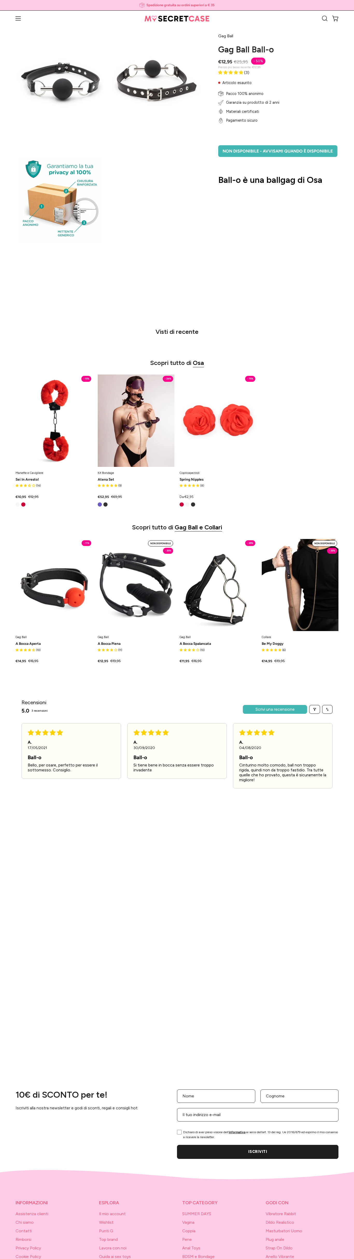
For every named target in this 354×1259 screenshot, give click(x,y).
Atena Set (106, 479)
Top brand (108, 1239)
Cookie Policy (28, 1256)
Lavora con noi (112, 1248)
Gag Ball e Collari (198, 527)
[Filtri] (314, 709)
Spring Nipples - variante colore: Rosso (182, 504)
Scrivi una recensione (275, 709)
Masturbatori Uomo (284, 1230)
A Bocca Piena (109, 644)
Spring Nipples (191, 479)
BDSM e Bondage (198, 1256)
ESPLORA (109, 1202)
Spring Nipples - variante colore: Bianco (187, 504)
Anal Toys (191, 1248)
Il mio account (112, 1213)
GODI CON (277, 1202)
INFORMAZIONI (32, 1202)
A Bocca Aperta (28, 644)
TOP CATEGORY (200, 1202)
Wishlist (106, 1222)
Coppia (188, 1230)
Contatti (24, 1230)
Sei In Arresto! (27, 479)
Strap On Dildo (279, 1248)
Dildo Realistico (280, 1222)
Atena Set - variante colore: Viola (100, 504)
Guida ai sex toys (115, 1256)
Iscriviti (257, 1151)
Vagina (188, 1222)
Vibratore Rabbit (281, 1213)
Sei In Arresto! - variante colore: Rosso (23, 504)
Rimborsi (23, 1239)
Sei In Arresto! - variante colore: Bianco (18, 504)
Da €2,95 (187, 497)
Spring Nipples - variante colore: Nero (193, 504)
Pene (187, 1239)
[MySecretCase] (177, 19)
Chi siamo (25, 1222)
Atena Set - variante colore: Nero (105, 504)
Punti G (106, 1230)
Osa (198, 362)
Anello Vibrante (280, 1256)
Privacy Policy (28, 1248)
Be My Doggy (273, 644)
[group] (177, 5)
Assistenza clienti (32, 1213)
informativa (237, 1132)
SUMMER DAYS (196, 1213)
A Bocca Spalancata (195, 644)
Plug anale (275, 1239)
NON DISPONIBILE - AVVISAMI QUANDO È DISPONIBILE (278, 151)
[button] (324, 18)
